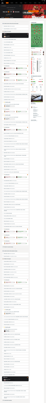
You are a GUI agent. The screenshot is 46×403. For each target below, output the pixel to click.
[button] (26, 3)
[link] (7, 3)
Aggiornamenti (7, 17)
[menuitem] (7, 3)
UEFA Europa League (2, 3)
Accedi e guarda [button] (34, 11)
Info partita (11, 17)
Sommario (2, 17)
